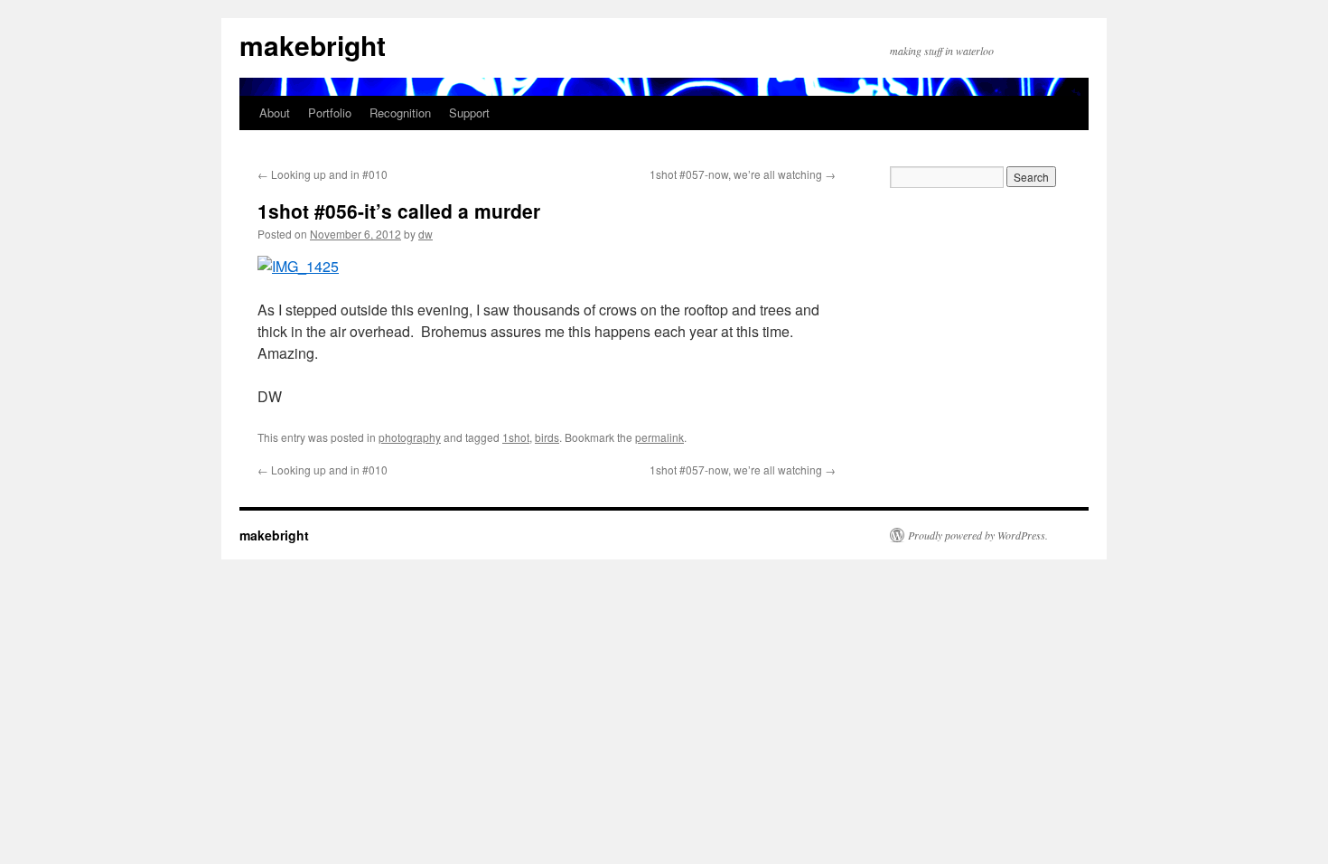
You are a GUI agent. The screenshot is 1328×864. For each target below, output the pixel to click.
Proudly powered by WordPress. (978, 535)
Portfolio (329, 112)
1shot (515, 437)
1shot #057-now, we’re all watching (743, 174)
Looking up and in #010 (322, 174)
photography (410, 437)
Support (469, 112)
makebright (312, 44)
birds (547, 437)
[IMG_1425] (298, 266)
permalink (659, 437)
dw (425, 233)
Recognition (400, 112)
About (274, 112)
